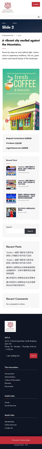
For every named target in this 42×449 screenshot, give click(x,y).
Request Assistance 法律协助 (19, 138)
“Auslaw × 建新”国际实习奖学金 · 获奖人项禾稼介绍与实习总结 (26, 182)
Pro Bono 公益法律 (14, 143)
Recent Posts (11, 160)
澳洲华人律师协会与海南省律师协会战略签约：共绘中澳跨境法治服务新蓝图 (26, 196)
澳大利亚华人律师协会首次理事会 (26, 209)
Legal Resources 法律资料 (17, 148)
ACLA (19, 35)
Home (4, 23)
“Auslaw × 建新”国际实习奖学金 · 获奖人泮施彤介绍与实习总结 (26, 168)
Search (9, 227)
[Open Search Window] (38, 17)
